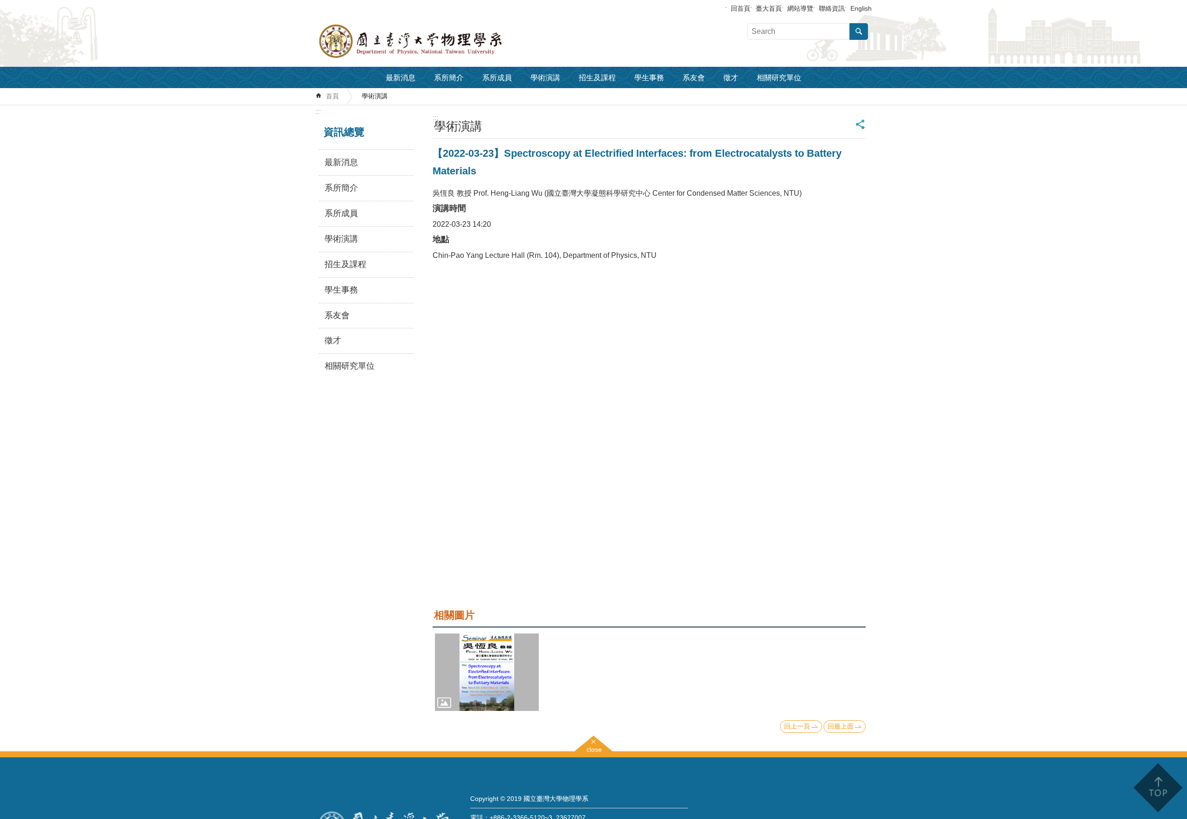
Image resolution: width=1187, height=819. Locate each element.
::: (318, 111)
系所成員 (497, 78)
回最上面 (841, 726)
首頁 (332, 96)
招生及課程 (597, 78)
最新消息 (400, 78)
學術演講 (545, 78)
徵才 (730, 78)
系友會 (694, 78)
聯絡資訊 (832, 8)
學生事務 (649, 78)
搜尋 (858, 31)
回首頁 (740, 8)
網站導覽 (800, 8)
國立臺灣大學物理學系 (431, 41)
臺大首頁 (769, 8)
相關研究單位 (779, 78)
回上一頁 (797, 726)
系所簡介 (449, 78)
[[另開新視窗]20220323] (487, 672)
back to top (1158, 788)
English (861, 8)
